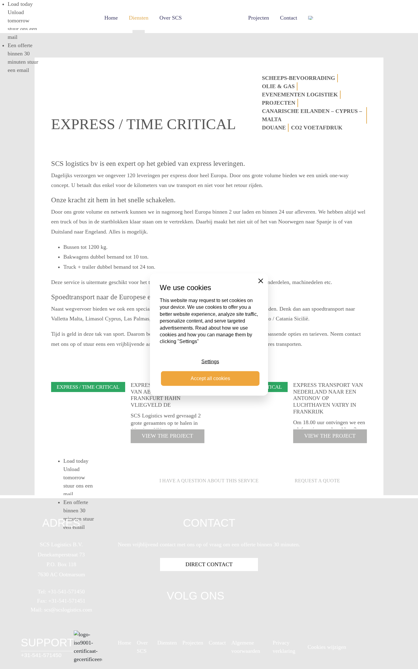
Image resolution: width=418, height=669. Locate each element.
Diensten (138, 18)
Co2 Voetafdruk (316, 128)
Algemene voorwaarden (245, 647)
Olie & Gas (278, 86)
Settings (210, 361)
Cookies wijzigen (327, 647)
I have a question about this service (209, 481)
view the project (167, 436)
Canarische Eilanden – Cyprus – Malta (312, 115)
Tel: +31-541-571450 (61, 592)
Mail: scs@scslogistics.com (61, 610)
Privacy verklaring (284, 647)
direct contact (209, 564)
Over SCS (170, 18)
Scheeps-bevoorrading (298, 78)
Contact (288, 18)
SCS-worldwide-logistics (215, 18)
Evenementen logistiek (300, 95)
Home (111, 18)
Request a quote (317, 481)
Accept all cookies (210, 378)
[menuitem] (311, 18)
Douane (274, 128)
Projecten (258, 18)
